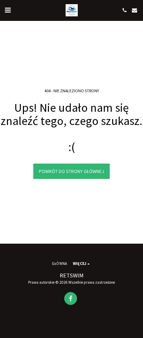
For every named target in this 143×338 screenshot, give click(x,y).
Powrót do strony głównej (71, 171)
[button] (8, 10)
